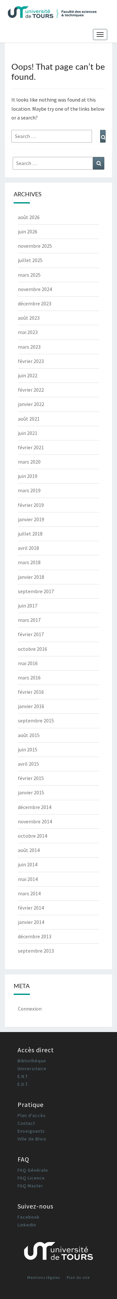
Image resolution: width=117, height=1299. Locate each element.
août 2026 (29, 217)
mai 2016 (28, 663)
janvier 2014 (31, 922)
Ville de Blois (32, 1139)
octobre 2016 (32, 649)
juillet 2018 (30, 533)
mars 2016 (29, 677)
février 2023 (31, 361)
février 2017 (31, 634)
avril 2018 (28, 548)
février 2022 (31, 389)
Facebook (29, 1217)
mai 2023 (28, 332)
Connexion (30, 1008)
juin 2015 (27, 749)
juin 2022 (27, 375)
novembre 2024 (35, 289)
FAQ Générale (33, 1170)
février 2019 (31, 505)
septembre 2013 (36, 950)
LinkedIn (27, 1225)
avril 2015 (28, 764)
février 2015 (31, 778)
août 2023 (29, 317)
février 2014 (31, 907)
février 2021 (31, 447)
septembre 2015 (36, 720)
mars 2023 (29, 346)
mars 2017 (29, 620)
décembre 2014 (34, 807)
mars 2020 (29, 461)
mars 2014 (29, 893)
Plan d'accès (32, 1115)
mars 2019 (29, 490)
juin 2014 (27, 864)
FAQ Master (30, 1186)
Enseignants (31, 1131)
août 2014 (29, 850)
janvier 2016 (31, 706)
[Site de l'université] (58, 1253)
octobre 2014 (32, 835)
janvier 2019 (31, 519)
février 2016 (31, 692)
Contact (26, 1123)
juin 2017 (27, 605)
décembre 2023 (34, 303)
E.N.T (23, 1076)
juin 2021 (27, 433)
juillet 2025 (30, 260)
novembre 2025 (35, 246)
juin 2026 (27, 231)
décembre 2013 (34, 936)
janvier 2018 (31, 577)
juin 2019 (27, 476)
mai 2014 (28, 879)
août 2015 (29, 735)
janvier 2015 (31, 792)
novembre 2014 (35, 821)
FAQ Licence (31, 1178)
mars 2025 (29, 275)
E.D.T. (23, 1084)
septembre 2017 (36, 591)
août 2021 (29, 418)
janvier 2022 (31, 404)
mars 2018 (29, 562)
